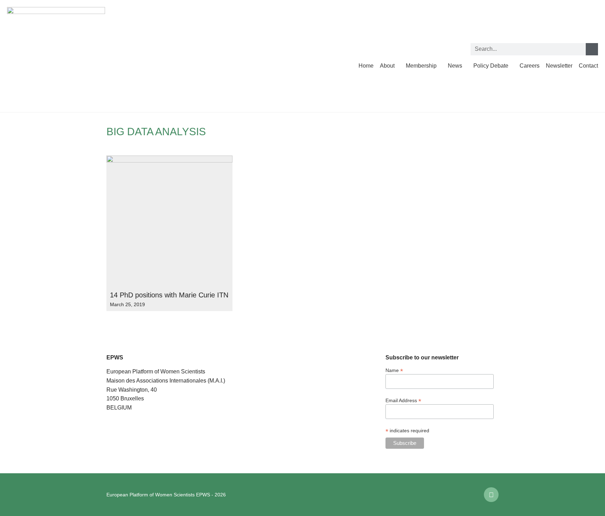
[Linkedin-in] (491, 494)
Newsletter (559, 66)
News (455, 66)
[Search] (592, 49)
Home (366, 66)
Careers (530, 66)
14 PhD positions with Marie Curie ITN (169, 295)
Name (394, 370)
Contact (588, 66)
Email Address (403, 400)
